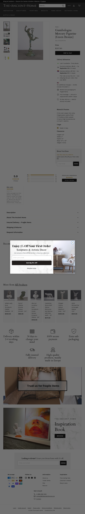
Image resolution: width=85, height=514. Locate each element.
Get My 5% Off (31, 263)
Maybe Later (31, 268)
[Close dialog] (72, 242)
